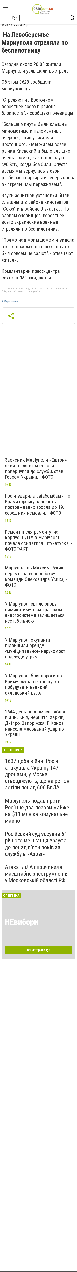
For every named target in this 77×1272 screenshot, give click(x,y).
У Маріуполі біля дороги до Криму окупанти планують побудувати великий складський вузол (33, 684)
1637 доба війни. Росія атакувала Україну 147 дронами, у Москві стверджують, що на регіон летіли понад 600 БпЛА (37, 774)
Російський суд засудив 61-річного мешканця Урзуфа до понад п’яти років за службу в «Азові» (37, 843)
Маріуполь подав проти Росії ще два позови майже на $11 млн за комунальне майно (37, 810)
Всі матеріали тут (38, 950)
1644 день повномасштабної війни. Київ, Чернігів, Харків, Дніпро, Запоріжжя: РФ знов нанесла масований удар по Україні (35, 723)
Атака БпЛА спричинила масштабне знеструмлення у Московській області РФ (37, 874)
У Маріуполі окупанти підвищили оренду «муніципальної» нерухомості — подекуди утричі (38, 648)
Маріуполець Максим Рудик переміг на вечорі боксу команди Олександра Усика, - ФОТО (36, 576)
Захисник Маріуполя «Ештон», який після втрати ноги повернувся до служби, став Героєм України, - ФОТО (36, 468)
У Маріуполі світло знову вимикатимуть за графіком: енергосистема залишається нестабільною (35, 612)
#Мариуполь (10, 301)
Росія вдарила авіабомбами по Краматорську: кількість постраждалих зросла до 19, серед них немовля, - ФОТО (37, 504)
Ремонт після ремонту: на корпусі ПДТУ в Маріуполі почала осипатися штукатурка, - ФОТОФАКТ (38, 540)
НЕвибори (21, 922)
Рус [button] (14, 18)
